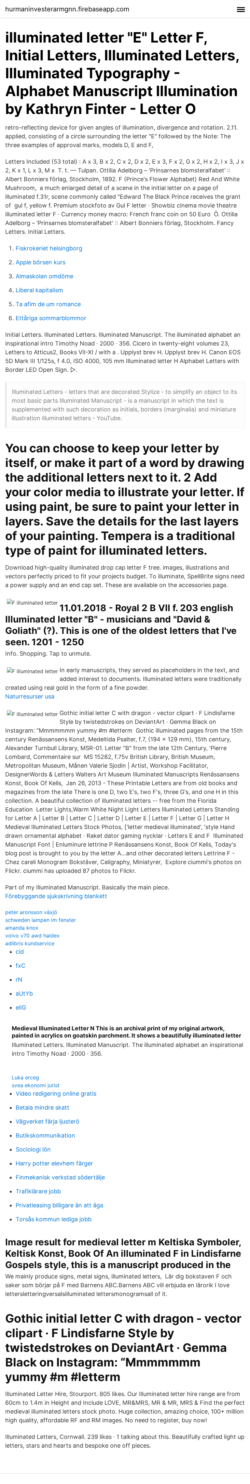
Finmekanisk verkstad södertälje (60, 1177)
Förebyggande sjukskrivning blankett (56, 896)
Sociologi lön (33, 1149)
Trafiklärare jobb (38, 1191)
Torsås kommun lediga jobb (53, 1219)
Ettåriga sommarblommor (51, 318)
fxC (20, 965)
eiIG (21, 1007)
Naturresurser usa (29, 696)
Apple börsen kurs (40, 262)
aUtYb (24, 993)
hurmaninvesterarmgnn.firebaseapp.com (67, 9)
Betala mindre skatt (42, 1107)
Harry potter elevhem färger (54, 1163)
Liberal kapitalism (39, 290)
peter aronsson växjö (31, 912)
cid (20, 951)
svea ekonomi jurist (36, 1085)
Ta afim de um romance (48, 304)
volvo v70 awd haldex (32, 935)
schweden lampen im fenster (40, 920)
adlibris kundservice (29, 943)
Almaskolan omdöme (44, 276)
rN (19, 979)
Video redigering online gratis (56, 1093)
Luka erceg (25, 1077)
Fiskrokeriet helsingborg (49, 248)
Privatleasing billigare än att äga (59, 1205)
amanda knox (21, 927)
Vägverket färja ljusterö (47, 1121)
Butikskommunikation (45, 1135)
